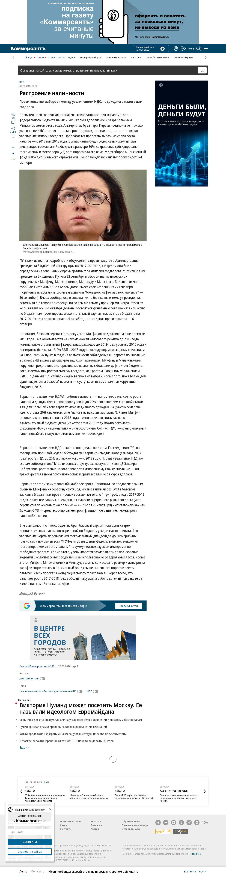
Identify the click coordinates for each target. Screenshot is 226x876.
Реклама (96, 821)
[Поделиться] (13, 147)
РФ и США (136, 57)
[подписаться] (43, 678)
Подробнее (195, 853)
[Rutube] (189, 822)
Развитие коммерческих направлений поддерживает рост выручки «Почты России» (179, 798)
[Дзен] (173, 822)
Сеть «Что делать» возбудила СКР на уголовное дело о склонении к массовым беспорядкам (80, 720)
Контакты (66, 828)
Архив (63, 825)
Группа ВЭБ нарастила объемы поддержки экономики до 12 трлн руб (134, 797)
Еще (22, 747)
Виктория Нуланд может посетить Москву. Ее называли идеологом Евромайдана (80, 708)
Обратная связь (131, 821)
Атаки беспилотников (158, 57)
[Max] (197, 822)
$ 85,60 (29, 57)
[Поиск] (198, 48)
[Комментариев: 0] (13, 122)
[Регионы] (176, 48)
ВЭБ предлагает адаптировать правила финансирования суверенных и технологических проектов (45, 798)
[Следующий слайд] (204, 791)
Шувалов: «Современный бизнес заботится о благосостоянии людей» (89, 797)
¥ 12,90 (51, 57)
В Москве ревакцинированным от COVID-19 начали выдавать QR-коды (66, 741)
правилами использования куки (96, 70)
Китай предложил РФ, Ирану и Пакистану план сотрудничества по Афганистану (72, 734)
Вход (191, 48)
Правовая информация (135, 825)
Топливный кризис (183, 57)
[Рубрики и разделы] (205, 48)
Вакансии (96, 825)
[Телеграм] (158, 822)
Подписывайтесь (129, 606)
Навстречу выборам (90, 57)
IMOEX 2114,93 (65, 57)
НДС (21, 82)
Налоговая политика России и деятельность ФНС (47, 691)
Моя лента (37, 871)
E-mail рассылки (131, 828)
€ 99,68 (40, 57)
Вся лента (190, 871)
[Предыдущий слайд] (21, 791)
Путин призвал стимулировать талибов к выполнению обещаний (63, 727)
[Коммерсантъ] (28, 48)
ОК (202, 70)
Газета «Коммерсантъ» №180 (36, 666)
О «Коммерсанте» (70, 821)
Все (47, 781)
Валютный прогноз (116, 57)
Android (95, 828)
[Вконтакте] (165, 822)
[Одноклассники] (181, 822)
